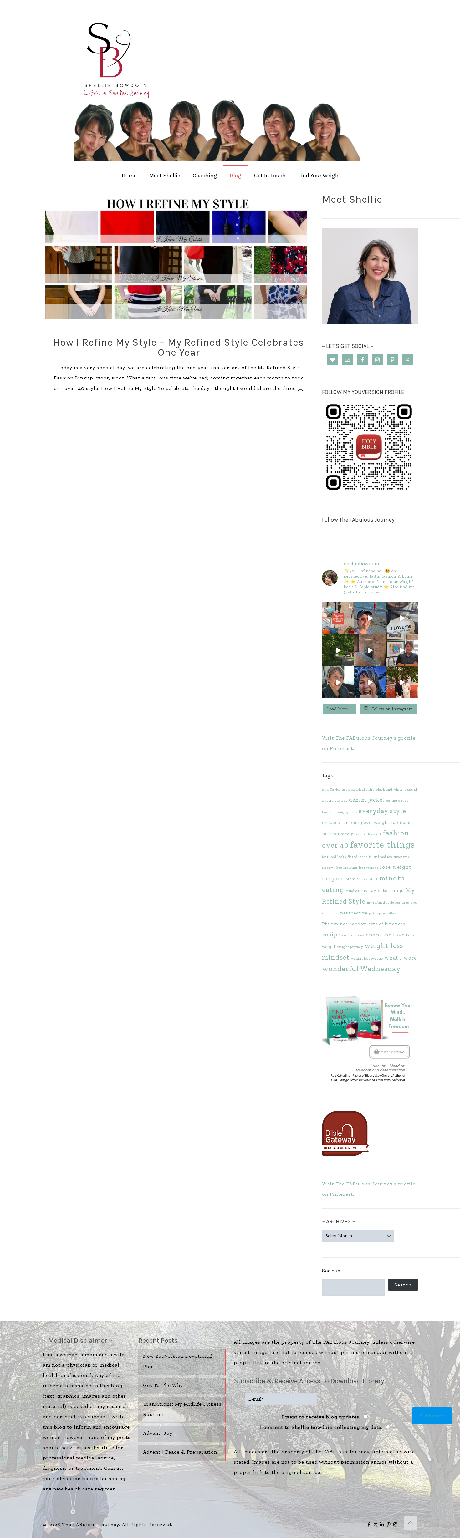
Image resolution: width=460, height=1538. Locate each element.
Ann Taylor (331, 789)
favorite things (382, 844)
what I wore (401, 958)
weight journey (350, 947)
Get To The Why (163, 1385)
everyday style (382, 811)
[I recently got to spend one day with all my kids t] (370, 682)
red (345, 935)
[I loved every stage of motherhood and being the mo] (402, 682)
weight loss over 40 (367, 958)
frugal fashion (380, 857)
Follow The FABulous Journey (358, 519)
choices (341, 800)
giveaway (402, 857)
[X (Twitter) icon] (375, 1524)
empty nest (347, 812)
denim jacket (367, 799)
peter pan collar (382, 913)
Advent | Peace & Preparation (180, 1452)
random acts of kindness (378, 924)
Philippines (335, 924)
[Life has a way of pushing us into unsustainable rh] (338, 650)
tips (410, 935)
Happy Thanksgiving (339, 868)
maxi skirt (369, 879)
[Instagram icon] (395, 1524)
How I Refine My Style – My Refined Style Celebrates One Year (178, 347)
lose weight (368, 868)
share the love (385, 934)
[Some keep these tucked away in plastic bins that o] (402, 650)
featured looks (334, 857)
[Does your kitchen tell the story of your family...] (338, 618)
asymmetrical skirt (358, 789)
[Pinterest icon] (388, 1524)
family (347, 834)
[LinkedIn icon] (382, 1524)
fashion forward (368, 834)
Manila (352, 879)
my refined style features (388, 902)
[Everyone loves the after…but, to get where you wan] (402, 618)
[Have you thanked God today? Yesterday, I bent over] (338, 682)
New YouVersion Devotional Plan (178, 1361)
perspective (353, 913)
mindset (353, 891)
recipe (331, 934)
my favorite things (382, 890)
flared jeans (357, 857)
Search (331, 1270)
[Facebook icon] (369, 1524)
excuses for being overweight (356, 822)
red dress (357, 935)
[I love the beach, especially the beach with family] (370, 618)
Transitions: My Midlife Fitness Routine (182, 1409)
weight (329, 946)
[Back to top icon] (410, 1523)
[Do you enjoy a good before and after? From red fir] (370, 650)
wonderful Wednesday (361, 968)
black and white (389, 789)
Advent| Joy (157, 1433)
